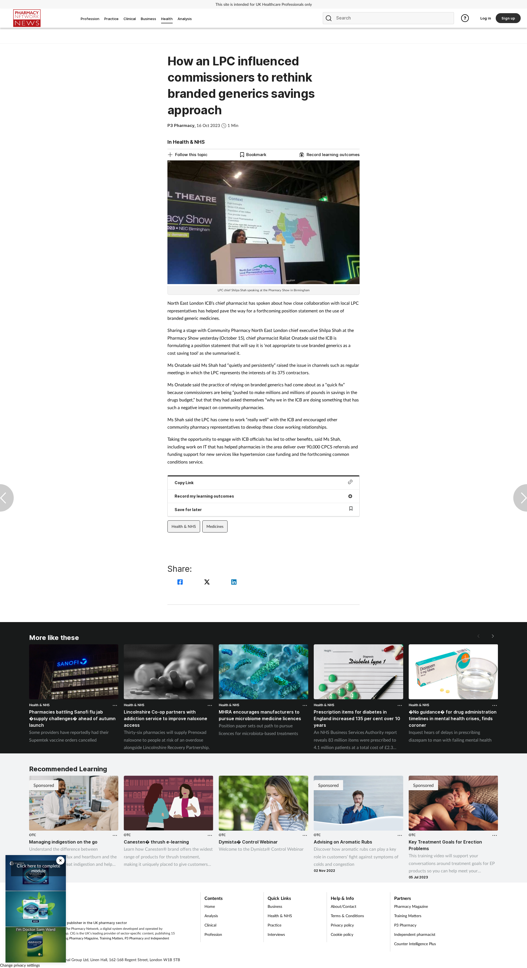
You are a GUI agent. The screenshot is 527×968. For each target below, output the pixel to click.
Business (275, 906)
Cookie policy (342, 934)
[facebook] (181, 582)
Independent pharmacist (414, 934)
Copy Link (184, 482)
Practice (274, 925)
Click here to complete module (38, 868)
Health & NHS (184, 526)
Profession (213, 934)
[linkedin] (234, 582)
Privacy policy (342, 925)
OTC (32, 835)
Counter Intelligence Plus (415, 943)
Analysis (211, 915)
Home (209, 906)
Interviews (276, 934)
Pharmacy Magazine (83, 938)
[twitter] (208, 582)
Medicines (214, 526)
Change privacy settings (20, 965)
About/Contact (343, 906)
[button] (492, 636)
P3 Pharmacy (134, 938)
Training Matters (111, 938)
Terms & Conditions (347, 915)
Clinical (210, 925)
